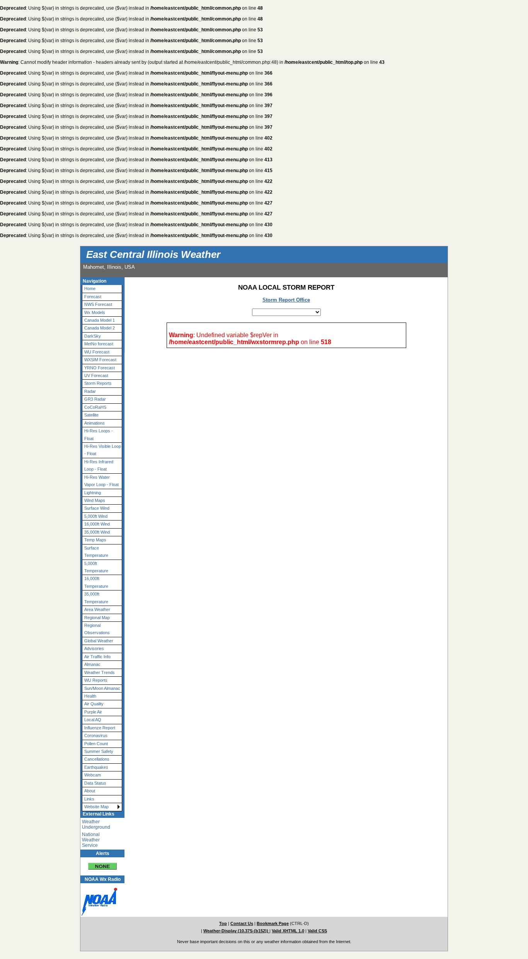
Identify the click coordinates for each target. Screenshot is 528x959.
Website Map (96, 806)
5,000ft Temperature (96, 567)
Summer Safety (98, 751)
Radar (90, 391)
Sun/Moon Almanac (102, 688)
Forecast (92, 296)
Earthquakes (96, 767)
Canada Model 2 (99, 328)
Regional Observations (97, 629)
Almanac (92, 664)
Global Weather (98, 640)
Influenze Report (99, 727)
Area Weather (97, 609)
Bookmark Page (273, 923)
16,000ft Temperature (96, 582)
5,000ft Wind (95, 516)
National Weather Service (91, 840)
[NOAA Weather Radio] (97, 899)
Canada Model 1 (99, 320)
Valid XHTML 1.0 (288, 930)
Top (223, 923)
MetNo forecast (98, 343)
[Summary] (102, 863)
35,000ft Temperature (96, 598)
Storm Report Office (286, 300)
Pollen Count (96, 743)
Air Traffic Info (97, 656)
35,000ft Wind (97, 532)
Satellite (91, 415)
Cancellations (96, 759)
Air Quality (94, 703)
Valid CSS (317, 930)
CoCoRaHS (95, 407)
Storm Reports (98, 383)
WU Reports (95, 680)
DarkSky (92, 336)
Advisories (94, 648)
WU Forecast (96, 352)
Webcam (92, 775)
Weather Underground (96, 824)
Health (90, 696)
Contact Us (241, 923)
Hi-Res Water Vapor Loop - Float (101, 481)
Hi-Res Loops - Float (98, 434)
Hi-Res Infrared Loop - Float (98, 465)
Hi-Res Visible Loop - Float (102, 450)
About (89, 790)
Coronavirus (95, 735)
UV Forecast (96, 375)
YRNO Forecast (99, 367)
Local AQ (92, 719)
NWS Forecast (98, 304)
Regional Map (97, 617)
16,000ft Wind (97, 524)
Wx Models (94, 312)
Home (89, 288)
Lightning (92, 492)
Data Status (95, 783)
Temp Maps (95, 540)
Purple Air (93, 712)
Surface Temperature (96, 552)
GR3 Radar (95, 399)
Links (89, 799)
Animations (94, 423)
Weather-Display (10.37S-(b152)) (236, 930)
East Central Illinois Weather (153, 254)
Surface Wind (96, 508)
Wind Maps (94, 500)
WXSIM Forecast (100, 359)
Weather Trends (99, 672)
